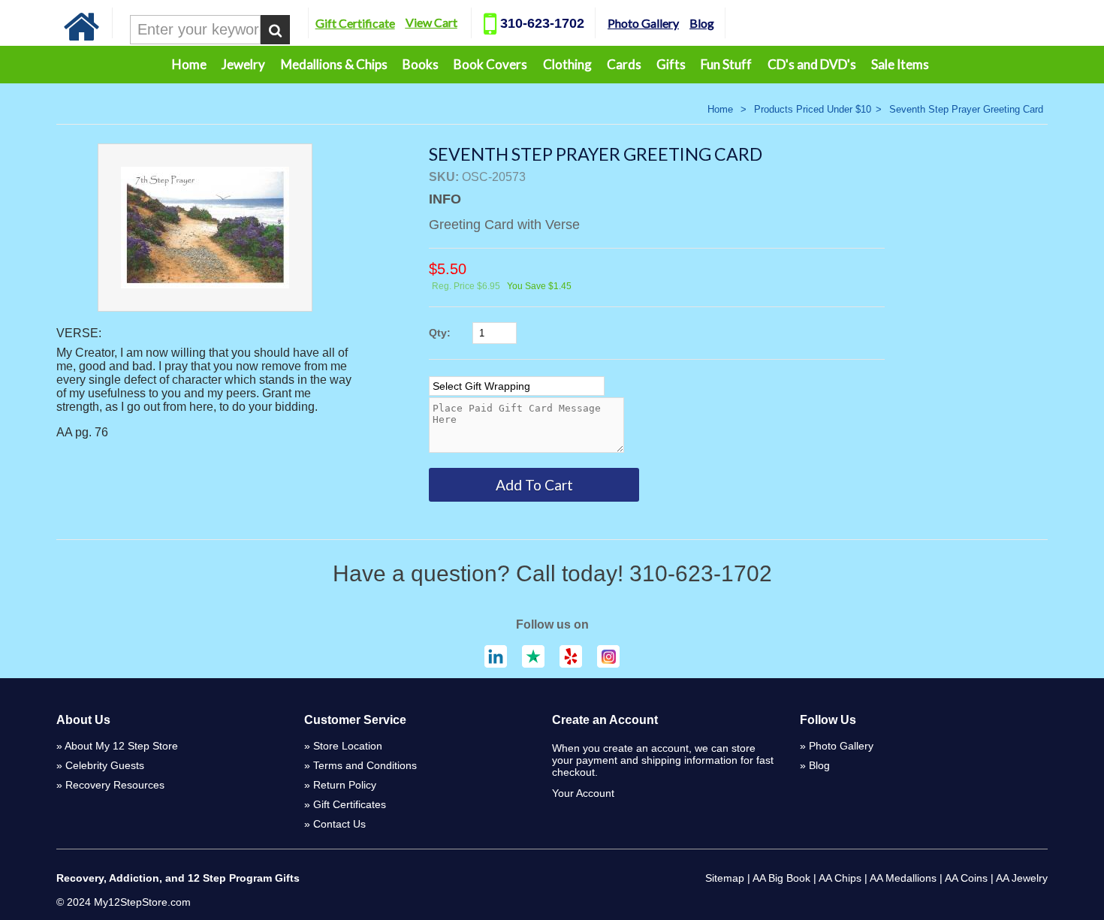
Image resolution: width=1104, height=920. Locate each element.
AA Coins (966, 878)
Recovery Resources (114, 785)
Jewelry (243, 64)
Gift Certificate (355, 23)
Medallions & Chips (334, 64)
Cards (624, 64)
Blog (701, 23)
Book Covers (490, 64)
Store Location (347, 746)
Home (189, 64)
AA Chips (840, 878)
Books (421, 64)
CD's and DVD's (812, 64)
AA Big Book (781, 878)
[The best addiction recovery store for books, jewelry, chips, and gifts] (82, 37)
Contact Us (339, 824)
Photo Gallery (643, 23)
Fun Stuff (726, 64)
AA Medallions (903, 878)
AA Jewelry (1022, 878)
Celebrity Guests (104, 765)
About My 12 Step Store (121, 746)
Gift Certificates (349, 804)
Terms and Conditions (365, 765)
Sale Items (900, 64)
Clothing (567, 64)
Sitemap (724, 878)
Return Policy (344, 785)
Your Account (583, 793)
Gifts (671, 64)
